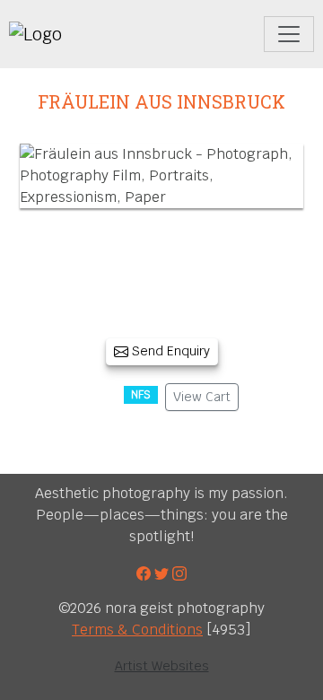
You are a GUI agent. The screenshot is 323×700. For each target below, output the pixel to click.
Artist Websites (162, 666)
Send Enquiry (169, 351)
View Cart (202, 397)
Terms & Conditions (137, 629)
